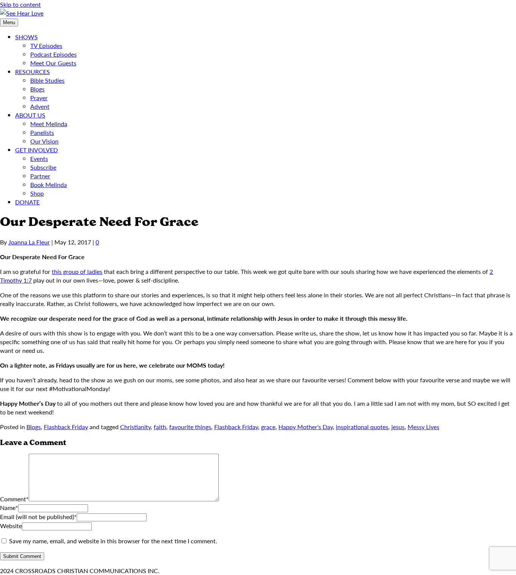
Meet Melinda (48, 123)
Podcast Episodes (53, 54)
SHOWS (26, 36)
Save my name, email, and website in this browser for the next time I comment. (113, 540)
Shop (37, 193)
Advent (39, 106)
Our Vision (44, 141)
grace (268, 426)
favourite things (190, 426)
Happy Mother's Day (305, 426)
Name (9, 507)
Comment (14, 499)
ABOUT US (30, 115)
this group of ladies (77, 271)
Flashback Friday (66, 426)
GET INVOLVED (36, 149)
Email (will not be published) (38, 516)
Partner (40, 176)
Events (39, 158)
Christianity (135, 426)
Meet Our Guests (53, 63)
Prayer (39, 97)
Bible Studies (47, 80)
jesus (398, 426)
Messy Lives (423, 426)
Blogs (37, 89)
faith (160, 426)
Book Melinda (48, 184)
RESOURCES (32, 71)
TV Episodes (46, 45)
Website (11, 525)
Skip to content (20, 4)
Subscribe (43, 167)
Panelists (42, 132)
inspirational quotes (362, 426)
